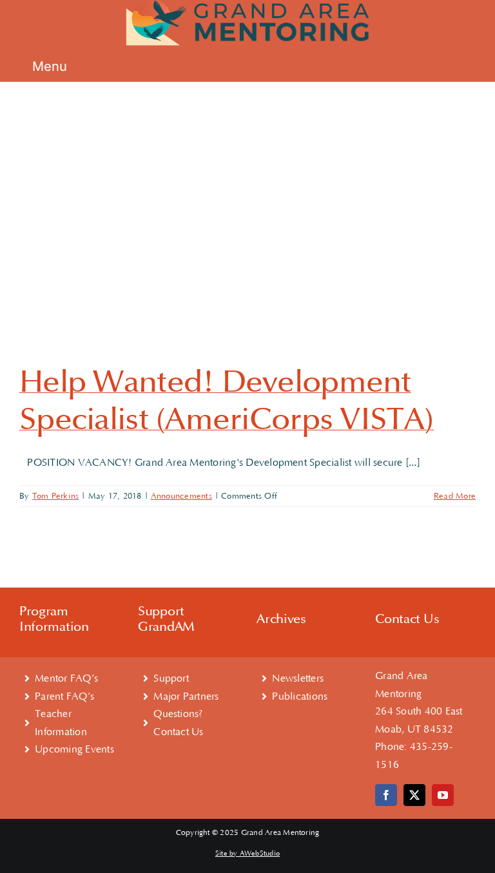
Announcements (181, 496)
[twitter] (414, 795)
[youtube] (443, 795)
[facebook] (386, 795)
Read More (455, 496)
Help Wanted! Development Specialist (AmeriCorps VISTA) (226, 400)
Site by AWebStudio (247, 854)
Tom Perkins (55, 496)
